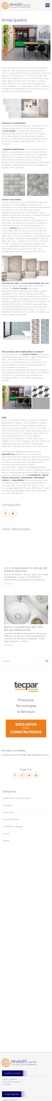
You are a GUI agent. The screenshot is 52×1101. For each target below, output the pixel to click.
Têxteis (6, 840)
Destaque (8, 805)
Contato (7, 1084)
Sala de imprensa (11, 1081)
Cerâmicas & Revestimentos (16, 798)
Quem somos (10, 1079)
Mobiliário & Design (13, 826)
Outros (6, 833)
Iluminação (8, 812)
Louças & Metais (11, 819)
